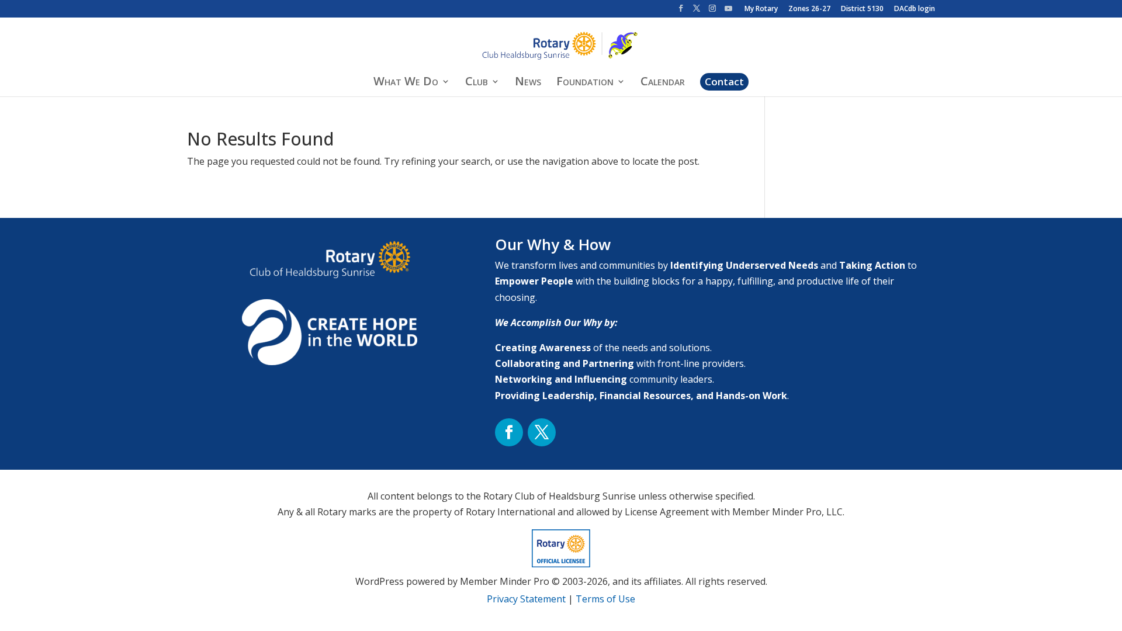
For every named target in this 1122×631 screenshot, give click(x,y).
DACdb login (914, 9)
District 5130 (862, 9)
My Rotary (761, 9)
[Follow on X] (542, 432)
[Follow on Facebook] (509, 432)
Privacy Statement (526, 598)
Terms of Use (605, 598)
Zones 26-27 (809, 9)
